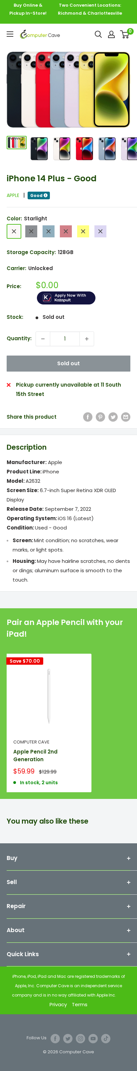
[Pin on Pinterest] (100, 417)
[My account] (111, 34)
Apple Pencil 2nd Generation (35, 755)
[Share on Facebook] (87, 417)
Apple (16, 195)
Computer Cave (31, 742)
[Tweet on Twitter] (113, 417)
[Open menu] (10, 34)
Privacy (58, 1004)
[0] (125, 34)
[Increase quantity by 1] (87, 339)
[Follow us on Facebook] (55, 1038)
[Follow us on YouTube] (93, 1038)
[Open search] (98, 34)
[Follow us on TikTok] (105, 1038)
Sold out (68, 363)
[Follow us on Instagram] (80, 1038)
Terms (79, 1004)
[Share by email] (125, 417)
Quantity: (19, 338)
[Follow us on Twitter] (67, 1038)
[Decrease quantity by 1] (43, 339)
